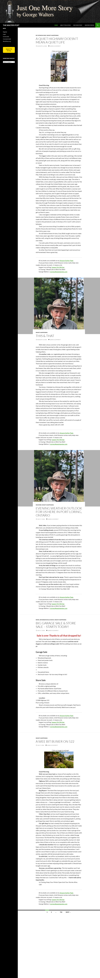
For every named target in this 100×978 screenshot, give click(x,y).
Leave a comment (55, 46)
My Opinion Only (41, 35)
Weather (39, 505)
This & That (45, 336)
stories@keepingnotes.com (58, 272)
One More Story (77, 25)
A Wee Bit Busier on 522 (55, 741)
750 (61, 912)
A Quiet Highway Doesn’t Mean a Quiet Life (57, 40)
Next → (68, 912)
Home (56, 25)
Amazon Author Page (66, 260)
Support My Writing (58, 267)
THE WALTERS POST (11, 25)
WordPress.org (7, 41)
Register (5, 32)
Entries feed (6, 36)
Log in (4, 34)
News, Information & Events (45, 620)
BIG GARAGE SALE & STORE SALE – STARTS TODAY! (56, 625)
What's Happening (53, 35)
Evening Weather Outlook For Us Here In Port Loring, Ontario (59, 511)
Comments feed (7, 39)
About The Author (65, 25)
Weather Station (89, 25)
